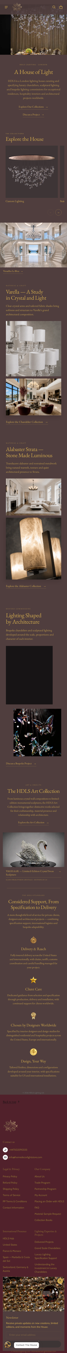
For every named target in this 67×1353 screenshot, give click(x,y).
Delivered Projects (44, 1241)
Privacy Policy (10, 1176)
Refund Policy (10, 1182)
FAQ (37, 1207)
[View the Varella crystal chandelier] (33, 348)
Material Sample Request (48, 1213)
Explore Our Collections (33, 106)
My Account (41, 1195)
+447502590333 (18, 1149)
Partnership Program (45, 1188)
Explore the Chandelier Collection (27, 421)
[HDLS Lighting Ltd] (17, 7)
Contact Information (13, 1207)
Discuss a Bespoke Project (21, 763)
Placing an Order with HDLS (49, 1201)
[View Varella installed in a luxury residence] (33, 397)
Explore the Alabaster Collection (26, 586)
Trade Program (42, 1182)
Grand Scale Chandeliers (47, 1248)
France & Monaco (12, 1250)
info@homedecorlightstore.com (25, 1157)
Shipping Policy (11, 1188)
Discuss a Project (33, 114)
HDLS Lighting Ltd (21, 1351)
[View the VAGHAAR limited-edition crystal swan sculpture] (33, 849)
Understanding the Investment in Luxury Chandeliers (46, 1268)
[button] (54, 7)
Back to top (9, 1102)
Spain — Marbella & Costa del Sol (16, 1259)
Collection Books (43, 1220)
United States (10, 1244)
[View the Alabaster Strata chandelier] (33, 496)
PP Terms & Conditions (15, 1201)
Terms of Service (11, 1195)
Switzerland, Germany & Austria (15, 1269)
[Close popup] (60, 1281)
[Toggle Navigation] (6, 7)
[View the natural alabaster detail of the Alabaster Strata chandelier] (33, 549)
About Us (40, 1176)
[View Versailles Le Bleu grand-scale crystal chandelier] (33, 245)
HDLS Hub (8, 1238)
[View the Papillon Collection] (37, 732)
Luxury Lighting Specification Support (46, 1256)
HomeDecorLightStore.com (43, 1351)
